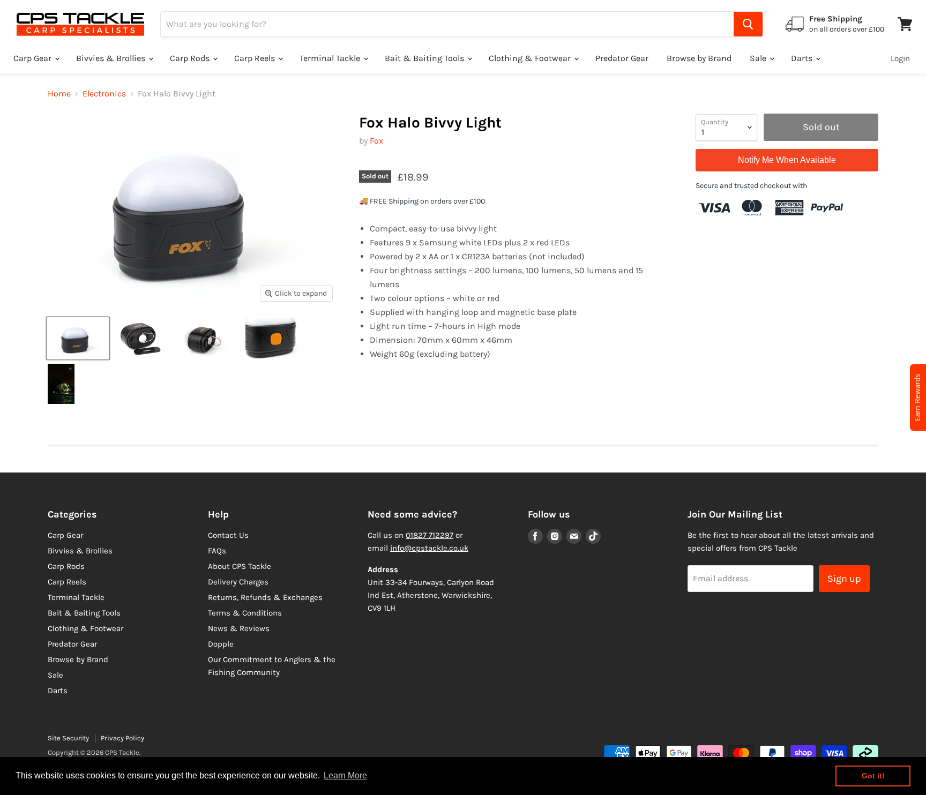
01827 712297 (429, 535)
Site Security (68, 738)
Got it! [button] (873, 775)
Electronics (104, 94)
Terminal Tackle (331, 58)
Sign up (844, 578)
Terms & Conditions (245, 613)
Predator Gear (621, 58)
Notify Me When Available (787, 159)
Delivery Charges (238, 582)
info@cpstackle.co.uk (429, 548)
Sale (759, 58)
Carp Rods (191, 58)
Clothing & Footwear (531, 58)
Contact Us (228, 535)
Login (900, 58)
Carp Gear (33, 58)
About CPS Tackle (239, 566)
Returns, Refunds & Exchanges (265, 597)
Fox (376, 141)
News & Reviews (239, 628)
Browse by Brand (699, 58)
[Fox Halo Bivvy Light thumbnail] (78, 338)
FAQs (217, 551)
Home (59, 94)
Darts (803, 58)
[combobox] (447, 24)
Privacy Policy (122, 738)
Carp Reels (255, 58)
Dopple (221, 644)
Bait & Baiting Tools (425, 58)
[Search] (748, 24)
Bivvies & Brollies (111, 58)
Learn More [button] (345, 775)
